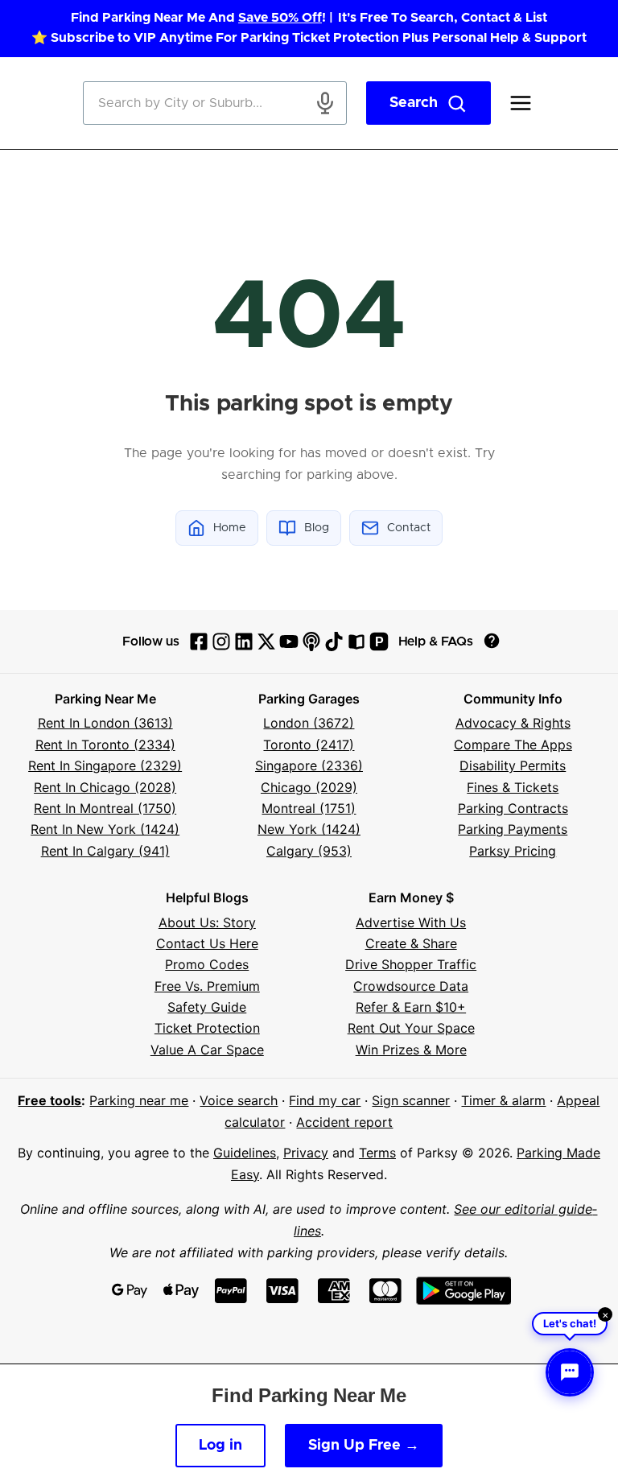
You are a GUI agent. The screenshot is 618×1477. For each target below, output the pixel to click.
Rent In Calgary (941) (105, 851)
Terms (377, 1153)
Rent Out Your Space (411, 1028)
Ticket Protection (207, 1028)
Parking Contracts (513, 808)
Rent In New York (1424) (105, 829)
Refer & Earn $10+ (411, 1007)
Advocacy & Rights (513, 723)
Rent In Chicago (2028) (105, 787)
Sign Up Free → (363, 1445)
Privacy (305, 1153)
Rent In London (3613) (105, 723)
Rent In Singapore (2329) (105, 765)
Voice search (239, 1100)
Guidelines (244, 1153)
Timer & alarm (503, 1100)
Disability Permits (512, 765)
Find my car (324, 1100)
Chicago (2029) (309, 787)
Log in (220, 1445)
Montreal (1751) (309, 808)
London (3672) (308, 723)
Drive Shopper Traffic (410, 964)
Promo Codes (207, 964)
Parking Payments (512, 829)
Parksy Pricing (512, 851)
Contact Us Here (207, 943)
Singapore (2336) (309, 765)
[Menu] (520, 103)
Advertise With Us (411, 922)
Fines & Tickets (512, 787)
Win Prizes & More (411, 1050)
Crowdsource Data (410, 986)
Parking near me (138, 1100)
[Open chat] (570, 1372)
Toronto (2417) (308, 744)
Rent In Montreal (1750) (105, 808)
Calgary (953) (309, 851)
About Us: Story (207, 922)
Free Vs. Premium (207, 986)
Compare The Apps (513, 744)
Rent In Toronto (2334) (105, 744)
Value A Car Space (207, 1050)
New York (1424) (309, 829)
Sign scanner (411, 1100)
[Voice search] (325, 103)
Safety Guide (206, 1007)
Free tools (49, 1100)
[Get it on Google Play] (464, 1291)
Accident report (344, 1122)
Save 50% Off (280, 17)
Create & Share (411, 943)
